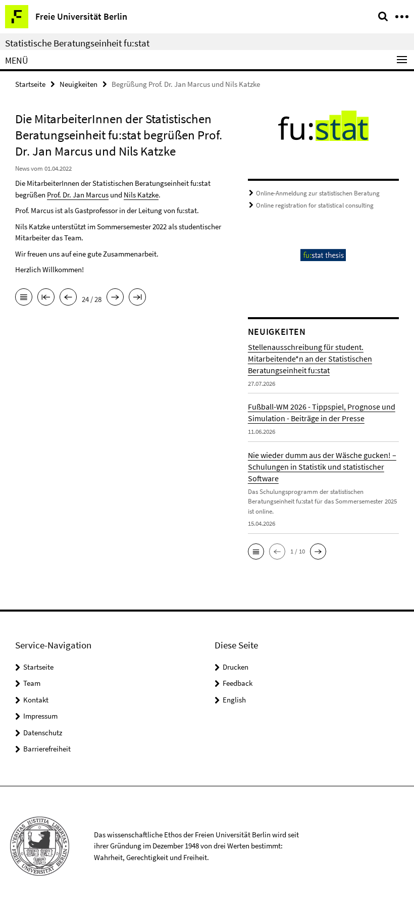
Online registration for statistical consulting (315, 205)
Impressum (40, 716)
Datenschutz (42, 732)
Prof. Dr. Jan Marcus (78, 194)
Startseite (30, 84)
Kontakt (35, 699)
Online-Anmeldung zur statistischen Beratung (318, 193)
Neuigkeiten (78, 84)
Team (31, 683)
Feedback (237, 683)
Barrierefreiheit (47, 748)
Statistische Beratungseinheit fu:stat (77, 43)
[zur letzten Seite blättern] (137, 298)
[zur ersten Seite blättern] (46, 298)
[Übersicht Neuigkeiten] (23, 298)
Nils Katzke (141, 194)
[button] (256, 551)
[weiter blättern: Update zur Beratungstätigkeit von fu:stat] (115, 298)
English (234, 699)
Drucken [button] (235, 667)
